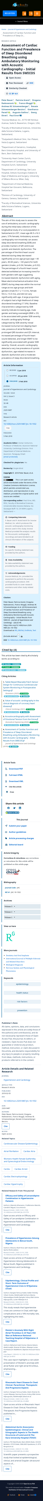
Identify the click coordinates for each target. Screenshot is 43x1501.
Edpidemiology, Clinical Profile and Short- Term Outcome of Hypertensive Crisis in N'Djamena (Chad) (21, 1284)
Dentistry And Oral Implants (17, 955)
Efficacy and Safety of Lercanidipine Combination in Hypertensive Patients (22, 1198)
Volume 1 (8, 917)
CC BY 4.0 (13, 93)
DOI (31, 83)
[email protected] (11, 457)
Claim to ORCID (13, 813)
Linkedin (32, 1495)
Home (4, 29)
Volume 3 (8, 906)
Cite (6, 1126)
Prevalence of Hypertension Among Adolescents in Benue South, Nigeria (22, 1241)
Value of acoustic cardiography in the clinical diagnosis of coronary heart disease (21, 703)
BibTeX (21, 630)
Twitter (23, 1495)
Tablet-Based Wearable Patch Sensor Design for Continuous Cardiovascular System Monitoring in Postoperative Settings (20, 686)
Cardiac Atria (29, 1151)
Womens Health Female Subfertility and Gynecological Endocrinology (20, 1160)
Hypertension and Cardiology (17, 1080)
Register (10, 13)
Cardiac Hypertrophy (13, 1184)
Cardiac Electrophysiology (15, 1176)
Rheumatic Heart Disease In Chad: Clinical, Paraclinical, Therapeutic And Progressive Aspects (21, 1385)
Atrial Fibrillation (11, 1151)
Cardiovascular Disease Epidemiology (21, 1143)
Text (34, 630)
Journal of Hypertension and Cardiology (22, 29)
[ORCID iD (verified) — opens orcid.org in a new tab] (15, 103)
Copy (8, 428)
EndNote (28, 630)
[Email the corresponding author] (20, 115)
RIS (16, 630)
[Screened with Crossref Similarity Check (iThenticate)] (13, 871)
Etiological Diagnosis (14, 965)
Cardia (7, 1169)
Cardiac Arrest (21, 1169)
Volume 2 (8, 912)
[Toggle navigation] (37, 13)
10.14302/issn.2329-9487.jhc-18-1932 (20, 424)
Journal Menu (21, 21)
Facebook (12, 1495)
